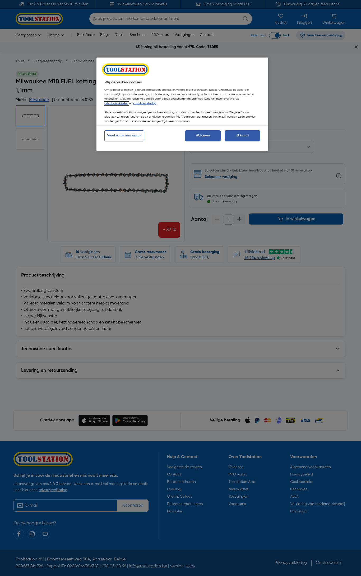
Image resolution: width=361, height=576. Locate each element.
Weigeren (203, 135)
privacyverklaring (116, 103)
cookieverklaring (144, 103)
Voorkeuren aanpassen (124, 135)
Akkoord (242, 135)
